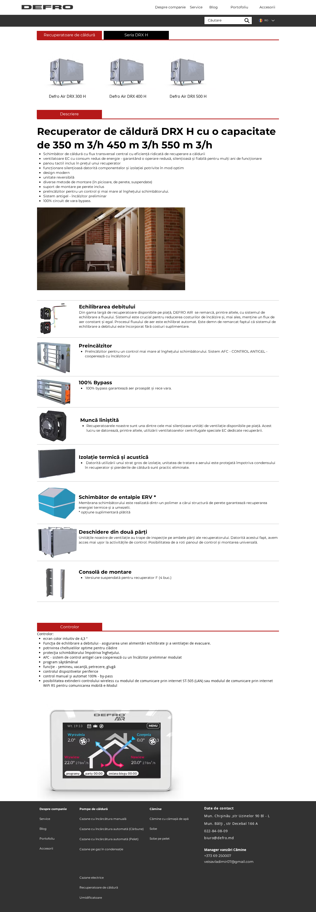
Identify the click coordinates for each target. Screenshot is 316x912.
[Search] (247, 20)
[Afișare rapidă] (67, 71)
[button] (136, 35)
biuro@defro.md (219, 837)
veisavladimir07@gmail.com (229, 861)
